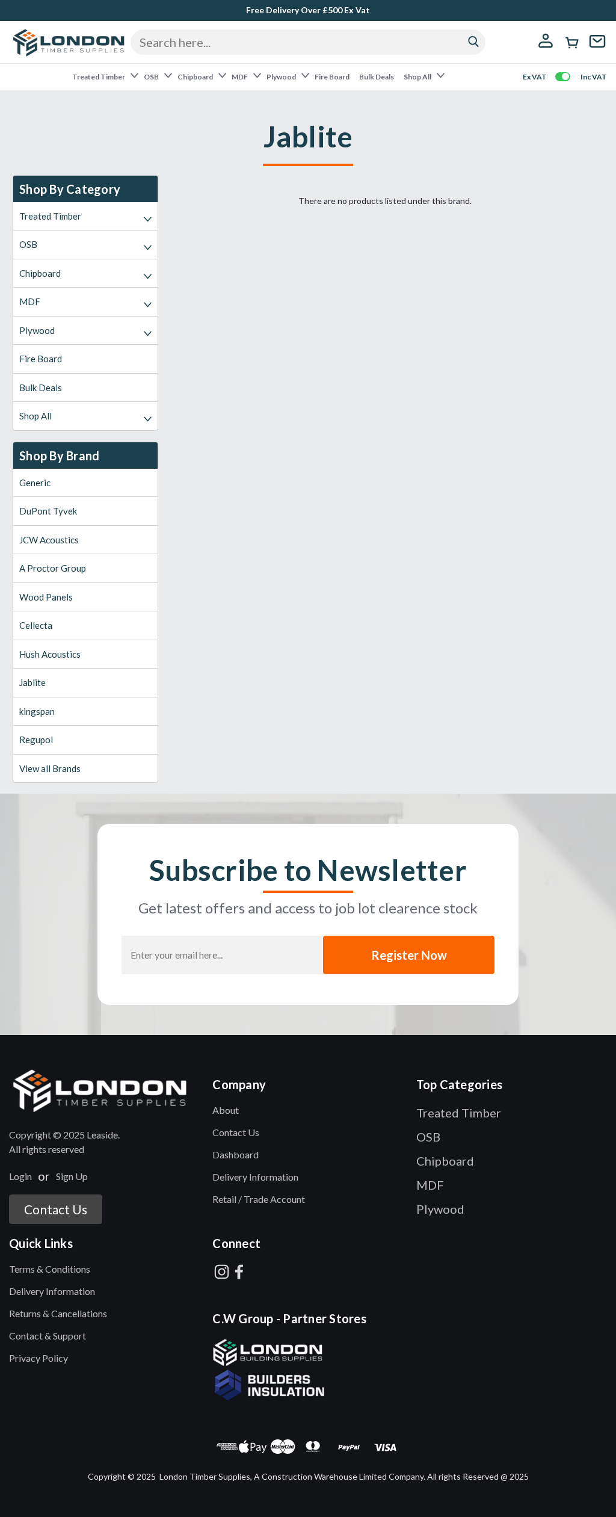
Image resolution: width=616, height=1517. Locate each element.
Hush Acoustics (50, 654)
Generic (35, 482)
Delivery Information (255, 1176)
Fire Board (332, 76)
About (225, 1110)
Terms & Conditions (49, 1268)
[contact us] (597, 48)
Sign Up (72, 1176)
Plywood (281, 76)
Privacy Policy (38, 1358)
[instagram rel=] (221, 1271)
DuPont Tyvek (48, 510)
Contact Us (235, 1132)
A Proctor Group (52, 568)
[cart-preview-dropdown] (573, 43)
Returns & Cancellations (58, 1313)
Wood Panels (46, 597)
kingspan (37, 711)
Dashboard (235, 1154)
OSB (152, 76)
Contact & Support (47, 1335)
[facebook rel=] (239, 1271)
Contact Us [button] (55, 1209)
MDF (240, 76)
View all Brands (50, 768)
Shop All (418, 76)
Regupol (36, 739)
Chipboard (195, 76)
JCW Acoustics (49, 539)
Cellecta (35, 625)
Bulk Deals (376, 76)
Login (20, 1176)
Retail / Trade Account (258, 1199)
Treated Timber (99, 76)
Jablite (32, 682)
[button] (104, 1090)
